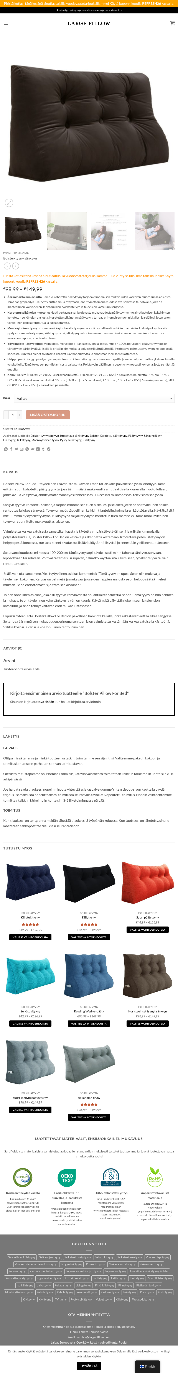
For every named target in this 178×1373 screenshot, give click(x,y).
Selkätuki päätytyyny (77, 1257)
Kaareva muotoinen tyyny (46, 1271)
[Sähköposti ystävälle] (21, 449)
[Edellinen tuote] (15, 266)
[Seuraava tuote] (7, 266)
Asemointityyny (87, 1292)
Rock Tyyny (165, 1292)
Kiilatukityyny (30, 917)
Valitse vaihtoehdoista (30, 937)
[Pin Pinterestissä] (27, 449)
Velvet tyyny (104, 1299)
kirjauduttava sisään (39, 701)
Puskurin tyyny (95, 1264)
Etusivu (7, 253)
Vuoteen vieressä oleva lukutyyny (36, 1264)
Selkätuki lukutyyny (129, 1257)
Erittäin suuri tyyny (77, 1278)
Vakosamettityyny (151, 1264)
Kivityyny (29, 1299)
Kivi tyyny (45, 1299)
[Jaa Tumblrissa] (43, 449)
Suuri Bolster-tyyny (160, 1278)
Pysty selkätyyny (70, 440)
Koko (6, 398)
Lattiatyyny (100, 1278)
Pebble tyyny (45, 1292)
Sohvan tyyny (17, 1271)
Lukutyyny (129, 1292)
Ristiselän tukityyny (148, 1285)
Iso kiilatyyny (21, 253)
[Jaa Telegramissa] (48, 449)
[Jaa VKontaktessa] (32, 449)
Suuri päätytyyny (147, 917)
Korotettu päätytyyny (113, 435)
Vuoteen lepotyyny (157, 1257)
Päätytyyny (135, 435)
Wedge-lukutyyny (143, 1299)
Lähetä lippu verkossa (93, 1332)
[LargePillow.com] (89, 23)
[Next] (166, 123)
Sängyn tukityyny (71, 1264)
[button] (5, 23)
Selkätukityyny (30, 1011)
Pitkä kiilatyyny (104, 1285)
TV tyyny (61, 1299)
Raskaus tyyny (110, 1292)
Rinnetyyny (125, 1285)
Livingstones (83, 1285)
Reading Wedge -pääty (89, 1011)
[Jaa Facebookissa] (11, 449)
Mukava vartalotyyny (122, 1264)
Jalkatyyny (23, 440)
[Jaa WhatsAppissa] (6, 449)
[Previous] (12, 123)
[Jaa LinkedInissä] (38, 449)
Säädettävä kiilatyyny (21, 1257)
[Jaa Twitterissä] (16, 449)
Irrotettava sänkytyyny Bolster (79, 435)
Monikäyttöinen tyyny (45, 440)
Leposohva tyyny (115, 1271)
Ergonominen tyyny (49, 1278)
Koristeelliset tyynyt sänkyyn (147, 1011)
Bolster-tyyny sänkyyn (45, 435)
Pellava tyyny (63, 1285)
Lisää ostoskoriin (48, 415)
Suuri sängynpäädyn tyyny (30, 1097)
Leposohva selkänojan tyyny (83, 1271)
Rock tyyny (147, 1292)
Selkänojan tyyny (89, 1097)
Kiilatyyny (89, 440)
